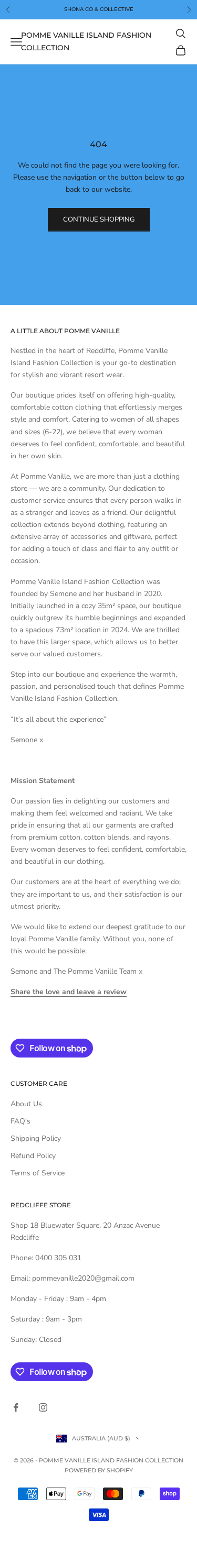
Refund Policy (33, 1156)
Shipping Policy (36, 1138)
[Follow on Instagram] (43, 1407)
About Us (26, 1104)
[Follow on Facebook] (16, 1407)
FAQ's (20, 1121)
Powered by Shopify (99, 1470)
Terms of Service (38, 1173)
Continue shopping (98, 219)
